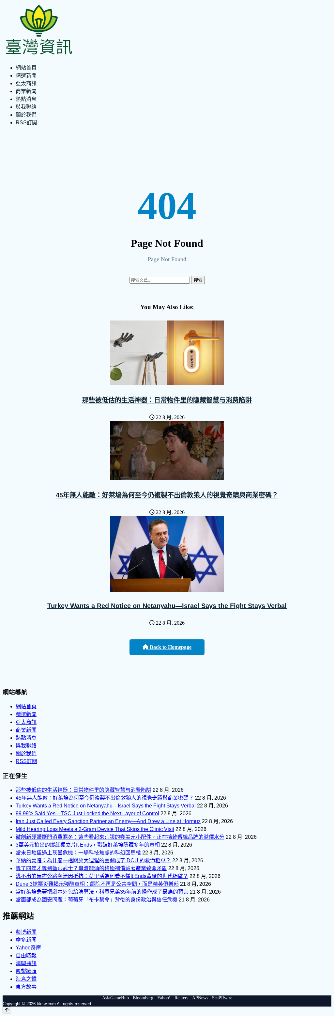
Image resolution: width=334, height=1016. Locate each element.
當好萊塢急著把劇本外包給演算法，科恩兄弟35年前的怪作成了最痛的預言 (102, 892)
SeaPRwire (222, 997)
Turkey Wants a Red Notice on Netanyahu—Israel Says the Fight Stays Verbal (167, 605)
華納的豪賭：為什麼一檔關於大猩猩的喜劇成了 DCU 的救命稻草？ (93, 860)
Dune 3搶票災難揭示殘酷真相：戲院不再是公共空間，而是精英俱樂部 (97, 884)
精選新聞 (26, 75)
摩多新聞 (26, 940)
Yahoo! (164, 997)
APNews (200, 997)
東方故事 (26, 987)
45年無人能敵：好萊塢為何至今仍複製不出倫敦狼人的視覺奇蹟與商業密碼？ (167, 495)
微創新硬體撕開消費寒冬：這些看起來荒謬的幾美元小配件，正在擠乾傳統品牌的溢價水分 (120, 837)
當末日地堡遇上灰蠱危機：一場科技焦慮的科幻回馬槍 (78, 852)
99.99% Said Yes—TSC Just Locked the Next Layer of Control (87, 813)
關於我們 (26, 114)
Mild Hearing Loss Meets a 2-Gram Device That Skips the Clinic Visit (95, 829)
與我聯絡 (26, 107)
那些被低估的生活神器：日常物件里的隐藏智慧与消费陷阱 (167, 400)
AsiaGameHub (115, 997)
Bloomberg (143, 997)
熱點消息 (26, 99)
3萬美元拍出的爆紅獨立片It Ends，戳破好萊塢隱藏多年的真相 (88, 845)
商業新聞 (26, 91)
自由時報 (26, 955)
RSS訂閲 (26, 122)
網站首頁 (26, 67)
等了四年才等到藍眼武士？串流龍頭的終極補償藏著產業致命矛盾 (91, 868)
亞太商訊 (26, 83)
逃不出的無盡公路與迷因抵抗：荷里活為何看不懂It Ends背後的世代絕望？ (102, 876)
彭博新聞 (26, 932)
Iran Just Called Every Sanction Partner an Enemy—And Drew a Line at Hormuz (108, 821)
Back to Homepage (169, 647)
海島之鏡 (26, 979)
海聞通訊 (26, 963)
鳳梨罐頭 (26, 971)
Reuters (181, 997)
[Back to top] (7, 1010)
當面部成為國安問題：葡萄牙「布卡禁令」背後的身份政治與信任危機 (96, 899)
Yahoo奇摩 (28, 947)
